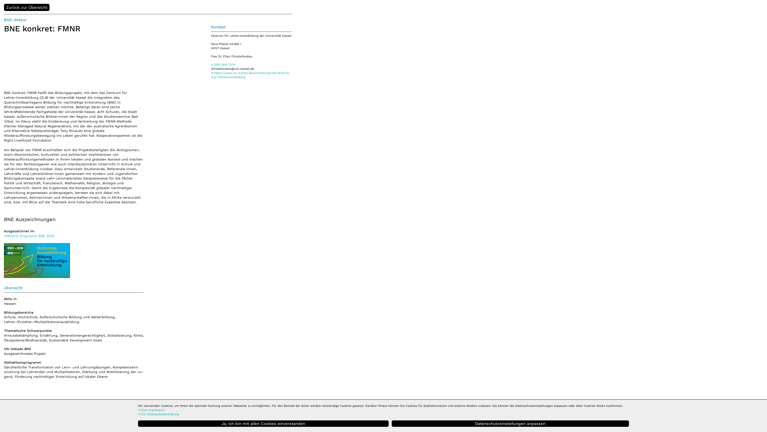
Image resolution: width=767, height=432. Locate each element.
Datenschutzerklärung (160, 414)
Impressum (153, 410)
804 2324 (224, 64)
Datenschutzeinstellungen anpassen (510, 423)
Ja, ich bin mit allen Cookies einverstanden (263, 423)
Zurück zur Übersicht (26, 7)
